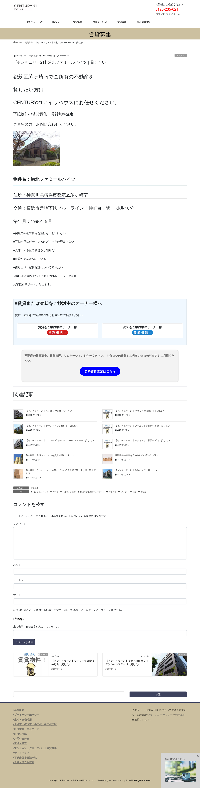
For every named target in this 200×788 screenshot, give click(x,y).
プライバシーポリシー (160, 714)
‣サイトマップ (21, 752)
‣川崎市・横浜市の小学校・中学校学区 (35, 724)
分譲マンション (69, 491)
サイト (17, 594)
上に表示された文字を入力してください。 (37, 626)
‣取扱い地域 (20, 734)
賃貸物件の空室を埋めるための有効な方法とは (138, 455)
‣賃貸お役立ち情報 (23, 762)
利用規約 (180, 714)
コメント (19, 523)
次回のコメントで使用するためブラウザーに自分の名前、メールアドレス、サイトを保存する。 (69, 609)
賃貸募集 (181, 55)
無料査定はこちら (175, 759)
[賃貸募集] (30, 664)
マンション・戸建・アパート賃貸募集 (35, 748)
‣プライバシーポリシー (26, 714)
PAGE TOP (192, 761)
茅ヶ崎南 (112, 491)
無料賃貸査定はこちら (100, 371)
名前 (16, 565)
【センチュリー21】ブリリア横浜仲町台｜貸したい (140, 410)
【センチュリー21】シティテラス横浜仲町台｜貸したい (142, 440)
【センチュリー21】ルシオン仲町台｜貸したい (49, 410)
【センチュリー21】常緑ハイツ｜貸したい (136, 470)
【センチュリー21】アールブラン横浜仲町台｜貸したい (142, 425)
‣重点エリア (20, 743)
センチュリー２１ (40, 491)
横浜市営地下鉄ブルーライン (92, 491)
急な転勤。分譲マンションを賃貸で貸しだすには (50, 455)
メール (18, 580)
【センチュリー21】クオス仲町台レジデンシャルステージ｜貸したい (60, 440)
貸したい (124, 491)
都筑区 (143, 491)
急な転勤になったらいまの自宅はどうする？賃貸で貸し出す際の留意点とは (61, 471)
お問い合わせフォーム (167, 14)
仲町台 (55, 491)
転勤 (134, 491)
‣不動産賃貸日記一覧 (25, 757)
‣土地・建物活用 (22, 719)
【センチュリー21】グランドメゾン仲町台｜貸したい (52, 425)
